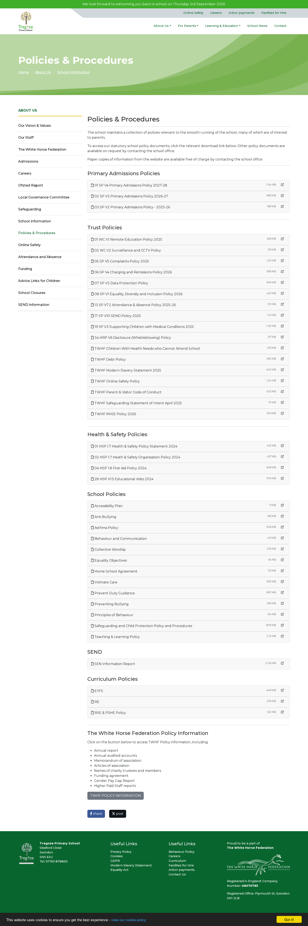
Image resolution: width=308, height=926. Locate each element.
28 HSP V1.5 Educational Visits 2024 (123, 479)
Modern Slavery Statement (131, 865)
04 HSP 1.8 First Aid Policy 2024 (120, 468)
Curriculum (177, 861)
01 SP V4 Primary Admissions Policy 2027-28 (130, 185)
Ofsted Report (30, 185)
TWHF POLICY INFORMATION (115, 796)
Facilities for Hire (273, 13)
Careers (216, 13)
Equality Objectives (110, 560)
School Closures (31, 293)
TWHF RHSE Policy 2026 (115, 414)
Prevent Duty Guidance (114, 593)
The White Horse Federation (42, 149)
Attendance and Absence (39, 257)
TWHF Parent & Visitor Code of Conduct (128, 392)
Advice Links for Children (39, 281)
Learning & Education (221, 26)
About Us (161, 26)
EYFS (98, 691)
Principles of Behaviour (113, 615)
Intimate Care (105, 582)
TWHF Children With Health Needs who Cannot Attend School (147, 349)
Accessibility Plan (108, 506)
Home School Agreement (115, 571)
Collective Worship (110, 550)
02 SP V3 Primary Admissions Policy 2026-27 (131, 196)
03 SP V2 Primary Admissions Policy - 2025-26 (132, 207)
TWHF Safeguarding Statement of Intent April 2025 (138, 403)
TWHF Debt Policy (110, 359)
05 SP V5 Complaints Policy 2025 (121, 261)
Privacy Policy (120, 852)
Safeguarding (29, 209)
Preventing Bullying (111, 604)
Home (23, 72)
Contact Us (177, 874)
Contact (280, 26)
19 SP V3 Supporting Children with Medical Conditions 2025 (144, 327)
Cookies (116, 856)
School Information (73, 72)
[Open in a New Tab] (282, 184)
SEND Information (33, 305)
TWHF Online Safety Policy (117, 381)
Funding (25, 269)
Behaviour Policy (181, 852)
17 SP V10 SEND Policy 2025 (117, 316)
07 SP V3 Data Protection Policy (121, 283)
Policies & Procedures (36, 233)
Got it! (289, 919)
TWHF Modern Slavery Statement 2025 (127, 370)
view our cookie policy (128, 919)
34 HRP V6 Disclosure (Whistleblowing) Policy (132, 338)
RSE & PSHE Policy (110, 713)
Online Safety (193, 13)
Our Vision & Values (34, 126)
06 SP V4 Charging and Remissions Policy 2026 (133, 272)
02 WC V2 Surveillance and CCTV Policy (127, 250)
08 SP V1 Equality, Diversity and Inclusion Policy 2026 (138, 294)
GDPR (115, 861)
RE (96, 702)
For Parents (187, 26)
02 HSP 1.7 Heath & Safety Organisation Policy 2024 (137, 457)
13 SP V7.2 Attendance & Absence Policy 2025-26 (135, 305)
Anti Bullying (105, 517)
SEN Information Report (114, 664)
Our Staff (26, 138)
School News (257, 26)
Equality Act (119, 870)
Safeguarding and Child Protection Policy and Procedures (143, 626)
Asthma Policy (106, 528)
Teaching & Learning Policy (117, 637)
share (97, 814)
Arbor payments (242, 13)
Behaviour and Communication (120, 539)
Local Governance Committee (43, 197)
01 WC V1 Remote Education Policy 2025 (128, 239)
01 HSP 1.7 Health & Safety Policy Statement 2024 (135, 446)
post (119, 814)
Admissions (28, 161)
